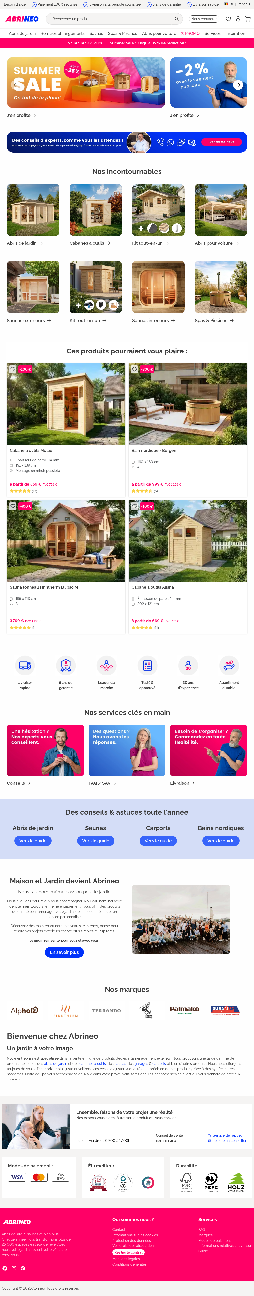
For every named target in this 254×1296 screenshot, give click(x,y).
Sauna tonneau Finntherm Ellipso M (44, 587)
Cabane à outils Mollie (31, 450)
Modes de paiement (214, 1240)
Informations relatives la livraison (225, 1246)
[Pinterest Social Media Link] (23, 1268)
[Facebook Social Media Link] (5, 1268)
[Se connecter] (238, 19)
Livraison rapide (206, 4)
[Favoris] (228, 19)
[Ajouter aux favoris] (12, 369)
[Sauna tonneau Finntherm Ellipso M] (66, 541)
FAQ (201, 1230)
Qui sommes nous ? (133, 1219)
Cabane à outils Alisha (153, 587)
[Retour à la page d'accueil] (22, 19)
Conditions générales (129, 1264)
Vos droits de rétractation (133, 1246)
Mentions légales (126, 1259)
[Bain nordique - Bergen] (188, 404)
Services (207, 1219)
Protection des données (131, 1240)
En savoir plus (64, 952)
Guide (203, 1251)
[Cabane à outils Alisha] (188, 541)
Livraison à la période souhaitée (115, 4)
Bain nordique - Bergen (154, 450)
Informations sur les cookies (135, 1235)
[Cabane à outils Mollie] (66, 404)
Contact (118, 1230)
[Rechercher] (177, 19)
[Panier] (248, 19)
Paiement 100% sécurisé (57, 4)
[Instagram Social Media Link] (14, 1268)
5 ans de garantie (167, 4)
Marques (205, 1235)
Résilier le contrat (128, 1252)
